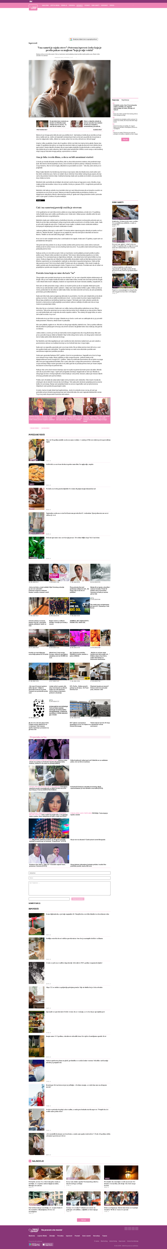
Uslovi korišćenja (132, 1241)
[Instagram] (129, 1228)
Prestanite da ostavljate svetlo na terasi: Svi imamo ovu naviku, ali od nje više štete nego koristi (125, 121)
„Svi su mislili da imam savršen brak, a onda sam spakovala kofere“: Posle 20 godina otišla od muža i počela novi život (78, 1135)
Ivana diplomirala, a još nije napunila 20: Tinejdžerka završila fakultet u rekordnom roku (77, 914)
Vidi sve (125, 139)
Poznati (87, 5)
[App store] (47, 1244)
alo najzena (45, 428)
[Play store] (34, 1244)
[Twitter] (133, 1228)
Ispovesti (80, 5)
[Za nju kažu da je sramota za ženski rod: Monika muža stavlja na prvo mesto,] (42, 124)
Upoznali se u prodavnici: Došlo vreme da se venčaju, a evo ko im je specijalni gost (75, 1012)
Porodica (72, 5)
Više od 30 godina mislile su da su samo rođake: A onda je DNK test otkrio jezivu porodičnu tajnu (78, 441)
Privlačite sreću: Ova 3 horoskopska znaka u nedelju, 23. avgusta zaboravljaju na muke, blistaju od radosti (125, 107)
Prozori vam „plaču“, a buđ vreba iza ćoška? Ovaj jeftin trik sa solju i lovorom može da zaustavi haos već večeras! (125, 246)
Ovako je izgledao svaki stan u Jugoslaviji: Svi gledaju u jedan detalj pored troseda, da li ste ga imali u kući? (125, 268)
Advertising (113, 1241)
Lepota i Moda (54, 5)
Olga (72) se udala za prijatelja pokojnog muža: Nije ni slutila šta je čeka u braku (74, 987)
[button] (79, 57)
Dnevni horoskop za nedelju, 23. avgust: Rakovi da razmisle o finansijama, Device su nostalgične (125, 127)
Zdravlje (64, 5)
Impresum (122, 1241)
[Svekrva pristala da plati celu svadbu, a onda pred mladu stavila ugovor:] (36, 1120)
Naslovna (45, 5)
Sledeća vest (97, 129)
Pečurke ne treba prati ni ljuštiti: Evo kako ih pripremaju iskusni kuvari (71, 489)
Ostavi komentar (78, 899)
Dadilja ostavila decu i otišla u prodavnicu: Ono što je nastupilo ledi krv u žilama (74, 938)
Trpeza (111, 5)
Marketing (104, 1241)
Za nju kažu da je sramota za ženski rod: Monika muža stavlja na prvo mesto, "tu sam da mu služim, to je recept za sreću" (59, 124)
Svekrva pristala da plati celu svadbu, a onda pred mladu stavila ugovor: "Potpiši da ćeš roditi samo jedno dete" (77, 1110)
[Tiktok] (136, 1228)
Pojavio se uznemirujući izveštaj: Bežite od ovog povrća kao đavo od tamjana (124, 291)
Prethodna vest (42, 129)
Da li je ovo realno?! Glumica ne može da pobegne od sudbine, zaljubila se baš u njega (125, 133)
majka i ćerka (35, 428)
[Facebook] (126, 1228)
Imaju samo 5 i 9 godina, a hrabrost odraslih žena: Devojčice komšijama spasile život (76, 1036)
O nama (96, 1241)
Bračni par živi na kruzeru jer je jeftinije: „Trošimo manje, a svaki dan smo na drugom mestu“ (76, 1086)
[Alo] (30, 1)
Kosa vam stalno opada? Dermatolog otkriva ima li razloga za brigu (125, 114)
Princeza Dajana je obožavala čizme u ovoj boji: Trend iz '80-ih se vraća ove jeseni (121, 1209)
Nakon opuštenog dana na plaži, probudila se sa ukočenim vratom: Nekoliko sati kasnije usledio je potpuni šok (77, 1061)
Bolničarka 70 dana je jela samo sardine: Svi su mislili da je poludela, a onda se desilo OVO (125, 223)
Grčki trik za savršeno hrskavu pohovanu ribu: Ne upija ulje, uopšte (70, 464)
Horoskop (104, 5)
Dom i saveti (95, 5)
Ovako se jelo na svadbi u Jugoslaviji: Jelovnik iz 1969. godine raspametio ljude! (74, 963)
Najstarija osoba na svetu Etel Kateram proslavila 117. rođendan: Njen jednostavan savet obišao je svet (77, 514)
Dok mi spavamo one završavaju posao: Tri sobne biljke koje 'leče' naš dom (73, 538)
